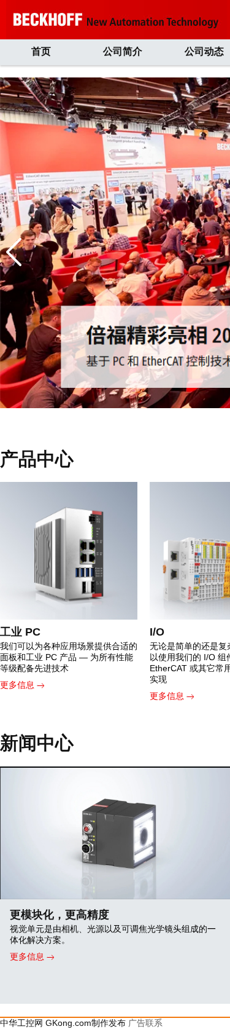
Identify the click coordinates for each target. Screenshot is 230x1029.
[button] (13, 252)
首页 (41, 51)
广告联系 (145, 1023)
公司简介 (122, 51)
